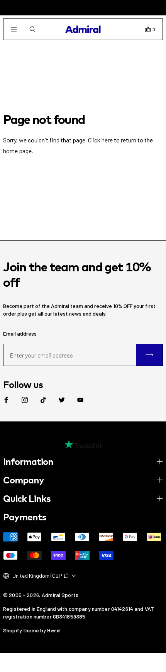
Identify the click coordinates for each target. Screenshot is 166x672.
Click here (100, 140)
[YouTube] (80, 400)
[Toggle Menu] (14, 29)
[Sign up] (149, 355)
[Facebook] (6, 400)
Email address (20, 333)
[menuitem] (6, 400)
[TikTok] (43, 400)
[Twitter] (62, 400)
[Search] (32, 29)
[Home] (83, 29)
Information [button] (28, 461)
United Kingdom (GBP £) (40, 575)
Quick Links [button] (27, 498)
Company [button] (23, 480)
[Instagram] (25, 400)
